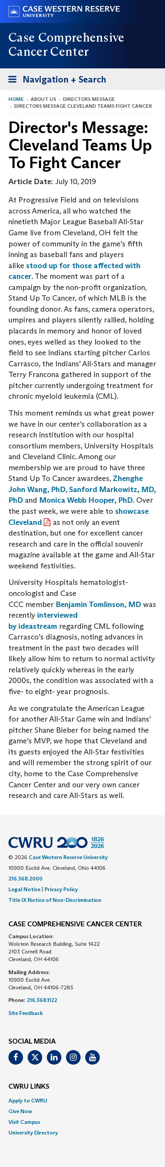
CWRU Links (29, 1087)
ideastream (37, 626)
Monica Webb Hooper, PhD (86, 500)
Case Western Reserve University (68, 857)
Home (16, 99)
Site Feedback (25, 1013)
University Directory (33, 1132)
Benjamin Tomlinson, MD (98, 604)
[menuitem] (82, 1100)
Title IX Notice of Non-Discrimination (54, 900)
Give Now (20, 1111)
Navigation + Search (54, 81)
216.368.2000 (25, 878)
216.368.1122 (42, 1000)
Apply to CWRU (27, 1100)
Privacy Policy (61, 889)
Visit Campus (24, 1121)
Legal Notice (24, 889)
